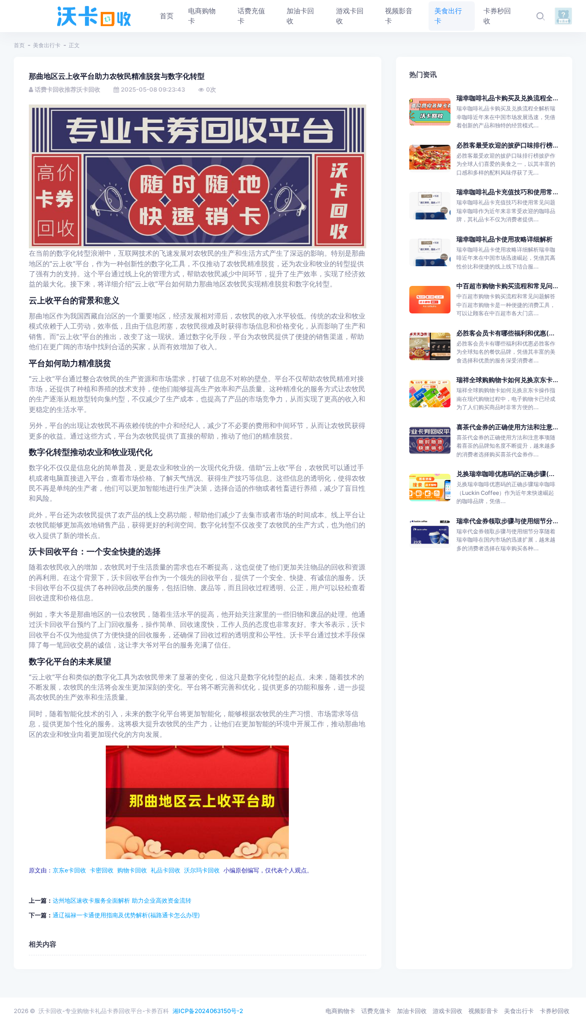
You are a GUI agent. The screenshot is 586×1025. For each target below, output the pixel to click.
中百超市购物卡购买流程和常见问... (507, 286)
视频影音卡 (483, 1010)
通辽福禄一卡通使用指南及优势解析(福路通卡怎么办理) (126, 915)
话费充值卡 (376, 1010)
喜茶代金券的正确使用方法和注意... (507, 427)
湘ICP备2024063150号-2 (208, 1010)
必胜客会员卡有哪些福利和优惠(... (505, 333)
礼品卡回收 (165, 870)
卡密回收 (102, 870)
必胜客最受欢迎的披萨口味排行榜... (507, 145)
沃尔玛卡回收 (202, 870)
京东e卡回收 (69, 870)
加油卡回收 (412, 1010)
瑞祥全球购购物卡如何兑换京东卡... (507, 380)
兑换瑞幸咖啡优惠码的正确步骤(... (505, 473)
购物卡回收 (132, 870)
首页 (19, 45)
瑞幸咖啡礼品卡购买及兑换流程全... (507, 98)
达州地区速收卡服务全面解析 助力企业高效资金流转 (122, 900)
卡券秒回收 (555, 1010)
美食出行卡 (46, 45)
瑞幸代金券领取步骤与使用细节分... (507, 521)
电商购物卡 (340, 1010)
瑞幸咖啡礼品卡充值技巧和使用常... (507, 192)
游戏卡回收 (447, 1010)
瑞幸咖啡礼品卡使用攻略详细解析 (504, 239)
